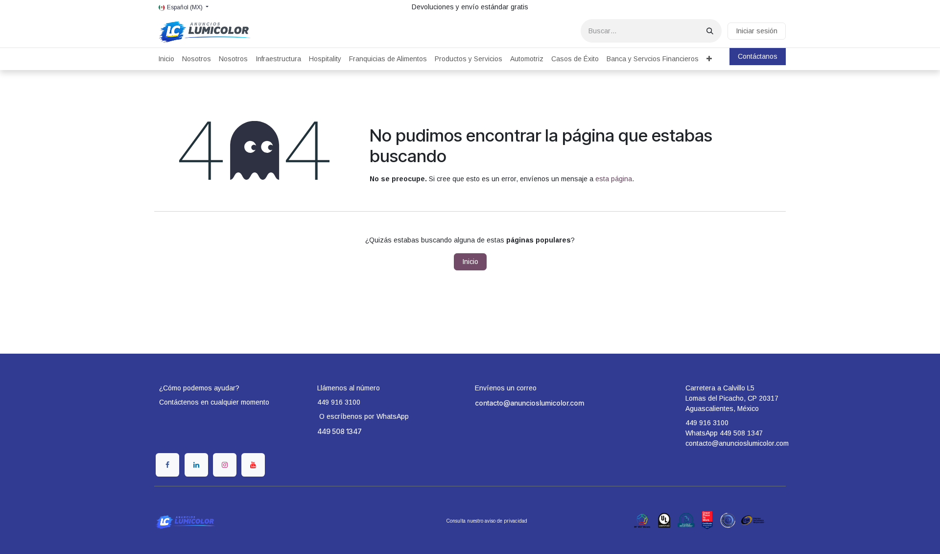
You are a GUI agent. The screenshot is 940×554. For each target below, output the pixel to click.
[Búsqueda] (710, 31)
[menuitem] (166, 59)
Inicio (470, 261)
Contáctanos (757, 56)
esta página (613, 179)
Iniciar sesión (756, 31)
